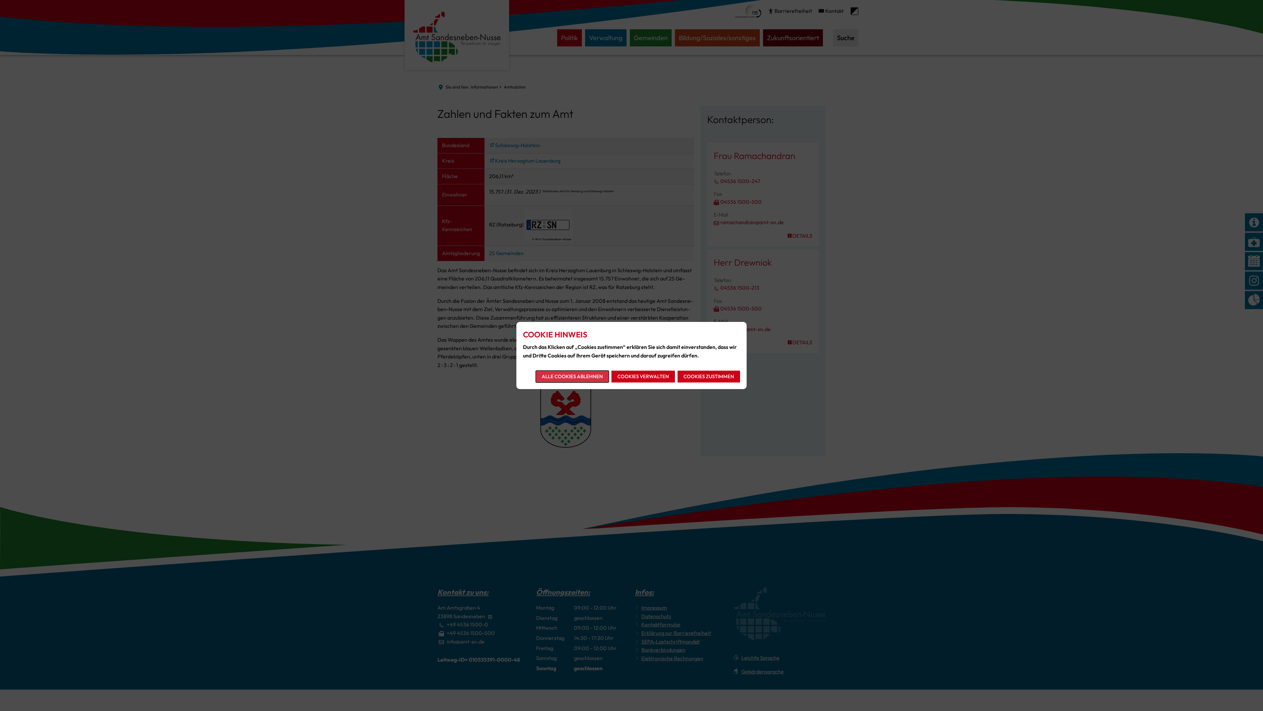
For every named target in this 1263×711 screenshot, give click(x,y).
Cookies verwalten (643, 376)
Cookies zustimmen (708, 376)
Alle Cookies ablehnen (572, 376)
